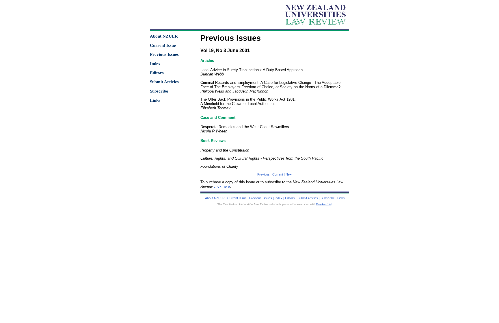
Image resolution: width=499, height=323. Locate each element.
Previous (263, 174)
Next (289, 174)
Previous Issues (164, 54)
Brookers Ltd (324, 204)
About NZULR (164, 36)
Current (277, 174)
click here (222, 186)
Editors (157, 73)
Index (155, 63)
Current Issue (163, 45)
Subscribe (159, 91)
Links (155, 100)
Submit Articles (164, 82)
